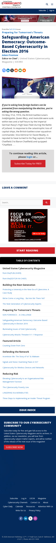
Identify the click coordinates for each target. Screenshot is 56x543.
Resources (30, 506)
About (45, 502)
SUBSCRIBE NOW (14, 447)
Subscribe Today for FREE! (28, 163)
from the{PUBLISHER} (12, 273)
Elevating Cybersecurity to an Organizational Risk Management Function (23, 380)
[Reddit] (16, 70)
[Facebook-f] (21, 518)
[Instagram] (35, 518)
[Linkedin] (8, 70)
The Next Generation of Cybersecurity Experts (22, 304)
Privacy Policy (34, 510)
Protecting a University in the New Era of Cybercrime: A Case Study (26, 291)
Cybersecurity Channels (17, 502)
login (29, 156)
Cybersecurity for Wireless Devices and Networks (23, 367)
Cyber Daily (8, 506)
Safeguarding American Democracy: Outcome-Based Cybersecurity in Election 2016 (25, 322)
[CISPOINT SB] (28, 241)
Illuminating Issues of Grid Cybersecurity (19, 329)
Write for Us (21, 510)
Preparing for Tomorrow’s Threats (22, 32)
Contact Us (35, 502)
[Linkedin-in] (26, 518)
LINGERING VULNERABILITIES (15, 392)
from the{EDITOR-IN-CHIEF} (14, 278)
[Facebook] (4, 70)
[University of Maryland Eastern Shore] (28, 21)
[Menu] (52, 4)
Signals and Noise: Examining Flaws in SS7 (20, 362)
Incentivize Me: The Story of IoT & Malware (21, 356)
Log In (23, 498)
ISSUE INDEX (27, 410)
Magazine (42, 498)
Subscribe (42, 10)
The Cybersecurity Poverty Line (16, 387)
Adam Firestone (10, 55)
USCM (32, 498)
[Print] (24, 70)
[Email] (20, 70)
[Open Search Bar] (47, 4)
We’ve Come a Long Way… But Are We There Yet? (24, 298)
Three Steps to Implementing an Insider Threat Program (26, 398)
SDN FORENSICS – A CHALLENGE (17, 315)
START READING (27, 250)
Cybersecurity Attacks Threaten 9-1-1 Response (23, 334)
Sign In (51, 10)
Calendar (19, 506)
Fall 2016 (12, 29)
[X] (12, 70)
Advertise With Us (45, 506)
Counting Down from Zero (14, 345)
